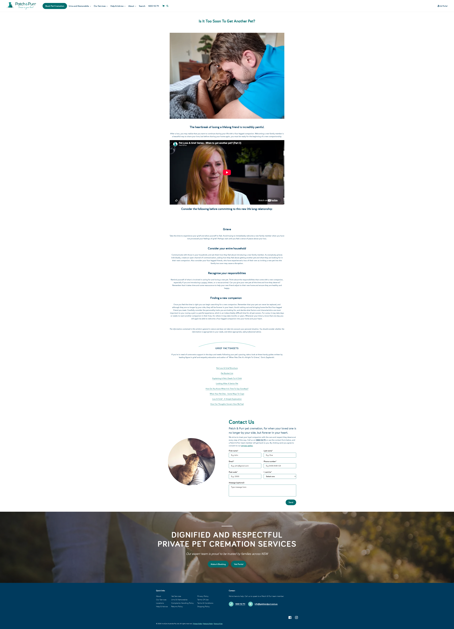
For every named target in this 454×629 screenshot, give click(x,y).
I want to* (268, 472)
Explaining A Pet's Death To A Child (227, 378)
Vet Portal (443, 6)
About (158, 596)
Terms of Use (218, 623)
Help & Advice (162, 606)
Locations (160, 603)
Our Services (161, 599)
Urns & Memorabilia (179, 599)
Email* (231, 461)
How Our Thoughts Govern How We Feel (227, 404)
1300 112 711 (261, 440)
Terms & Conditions (205, 603)
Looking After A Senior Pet (227, 383)
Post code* (233, 472)
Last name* (268, 450)
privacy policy (247, 445)
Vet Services (176, 596)
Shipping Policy (203, 606)
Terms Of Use (202, 599)
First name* (233, 450)
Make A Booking (218, 564)
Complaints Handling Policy (182, 603)
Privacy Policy (203, 596)
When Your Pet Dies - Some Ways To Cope (227, 393)
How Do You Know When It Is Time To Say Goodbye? (227, 388)
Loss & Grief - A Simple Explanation (227, 399)
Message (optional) (236, 482)
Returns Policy (177, 606)
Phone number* (270, 461)
